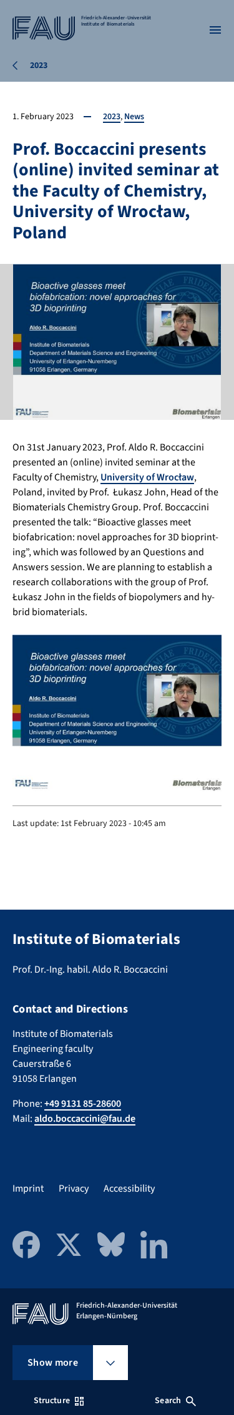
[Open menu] (215, 30)
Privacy (74, 1188)
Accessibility (129, 1188)
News (134, 116)
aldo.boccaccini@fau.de (84, 1119)
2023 (111, 116)
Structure (52, 1400)
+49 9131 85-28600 (82, 1104)
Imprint (28, 1188)
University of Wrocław (147, 477)
